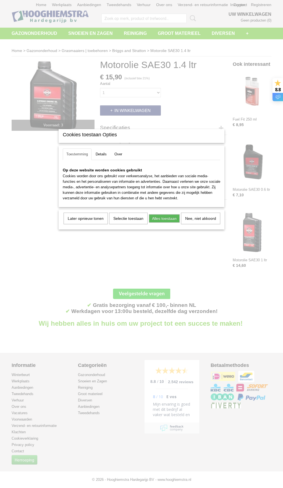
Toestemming (77, 154)
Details (101, 154)
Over (118, 154)
